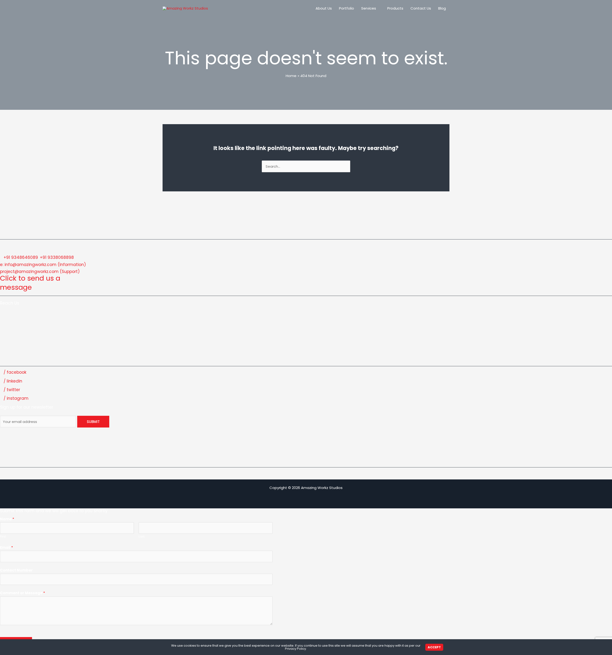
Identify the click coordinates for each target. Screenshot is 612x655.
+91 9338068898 (57, 257)
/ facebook (15, 372)
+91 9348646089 (21, 257)
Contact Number (16, 570)
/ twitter (12, 390)
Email (6, 547)
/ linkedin (13, 381)
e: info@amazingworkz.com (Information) (43, 264)
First (3, 536)
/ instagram (16, 398)
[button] (378, 8)
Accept (434, 647)
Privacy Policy (295, 648)
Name (7, 519)
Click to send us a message (30, 282)
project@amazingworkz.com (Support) (40, 271)
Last (142, 536)
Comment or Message (22, 592)
